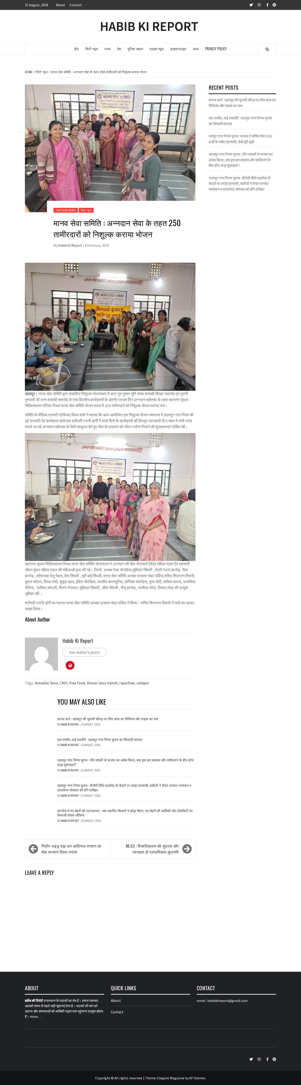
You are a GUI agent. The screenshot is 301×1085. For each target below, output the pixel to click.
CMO (63, 682)
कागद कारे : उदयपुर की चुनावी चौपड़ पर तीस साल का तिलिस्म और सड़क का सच (107, 718)
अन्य (195, 48)
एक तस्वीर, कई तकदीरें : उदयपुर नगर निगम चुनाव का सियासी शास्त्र (99, 739)
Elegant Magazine (170, 1078)
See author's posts (84, 652)
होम (76, 48)
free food (77, 682)
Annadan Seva (46, 682)
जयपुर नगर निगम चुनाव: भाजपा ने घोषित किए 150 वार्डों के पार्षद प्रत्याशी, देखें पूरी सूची (240, 139)
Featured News (66, 210)
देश (119, 48)
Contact (76, 5)
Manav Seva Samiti (102, 682)
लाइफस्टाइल (178, 48)
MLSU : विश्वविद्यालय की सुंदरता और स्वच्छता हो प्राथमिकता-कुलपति (152, 849)
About (60, 5)
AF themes (197, 1078)
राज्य (107, 48)
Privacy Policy (216, 48)
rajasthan (127, 682)
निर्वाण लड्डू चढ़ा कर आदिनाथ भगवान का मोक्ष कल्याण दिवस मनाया (71, 849)
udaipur (143, 682)
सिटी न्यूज (91, 48)
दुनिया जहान (135, 48)
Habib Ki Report (70, 245)
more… (35, 1016)
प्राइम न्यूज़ (157, 48)
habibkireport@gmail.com (227, 1000)
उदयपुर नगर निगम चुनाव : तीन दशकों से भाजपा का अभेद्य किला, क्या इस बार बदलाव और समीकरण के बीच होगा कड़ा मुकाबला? (125, 762)
